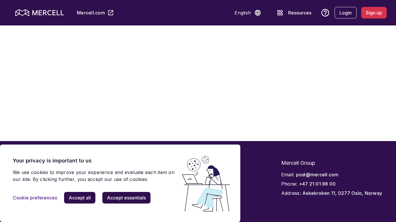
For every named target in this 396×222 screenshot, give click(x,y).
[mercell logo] (39, 12)
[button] (258, 12)
